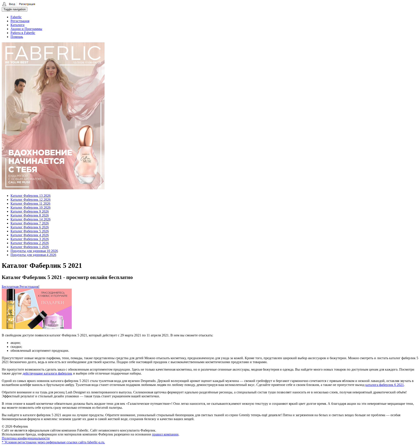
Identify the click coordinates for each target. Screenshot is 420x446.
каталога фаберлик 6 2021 (384, 385)
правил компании (165, 434)
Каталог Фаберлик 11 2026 (30, 203)
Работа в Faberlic (22, 33)
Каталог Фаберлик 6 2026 (29, 227)
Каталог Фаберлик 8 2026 (29, 215)
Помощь (16, 37)
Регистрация (19, 21)
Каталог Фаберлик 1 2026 (29, 247)
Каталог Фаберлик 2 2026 (29, 243)
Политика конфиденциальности (26, 438)
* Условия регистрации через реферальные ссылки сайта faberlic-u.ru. (53, 442)
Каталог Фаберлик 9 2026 (29, 211)
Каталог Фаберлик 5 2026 (29, 231)
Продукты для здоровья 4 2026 (33, 255)
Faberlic (16, 17)
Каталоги (17, 25)
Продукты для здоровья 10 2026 (34, 251)
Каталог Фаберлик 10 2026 (30, 207)
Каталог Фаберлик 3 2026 (29, 239)
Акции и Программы (26, 29)
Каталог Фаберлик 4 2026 (29, 235)
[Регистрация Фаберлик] (19, 5)
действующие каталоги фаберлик (47, 373)
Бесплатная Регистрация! (20, 286)
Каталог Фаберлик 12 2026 (30, 199)
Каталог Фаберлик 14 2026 (30, 219)
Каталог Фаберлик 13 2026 (30, 195)
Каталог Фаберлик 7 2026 (29, 223)
